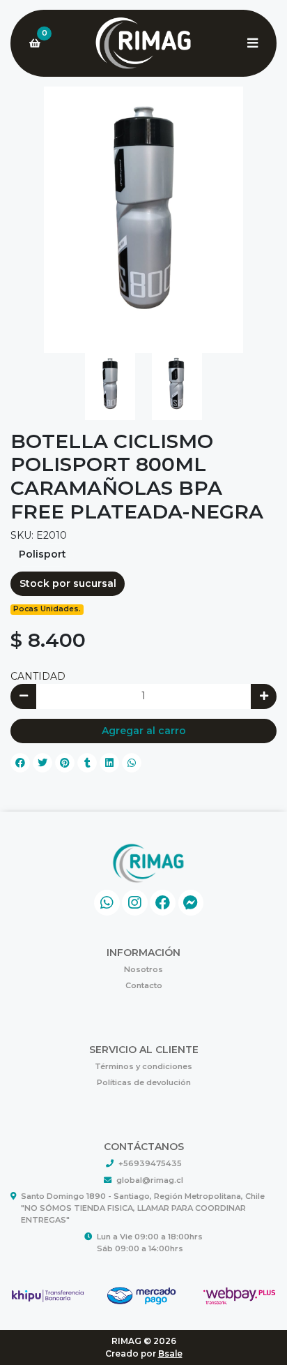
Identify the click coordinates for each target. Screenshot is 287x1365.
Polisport (42, 554)
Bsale (170, 1353)
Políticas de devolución (144, 1082)
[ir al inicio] (148, 863)
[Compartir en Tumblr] (87, 763)
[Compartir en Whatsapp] (131, 763)
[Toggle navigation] (252, 43)
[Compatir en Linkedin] (109, 763)
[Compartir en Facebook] (20, 763)
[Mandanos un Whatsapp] (107, 903)
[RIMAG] (143, 44)
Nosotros (143, 969)
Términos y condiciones (143, 1066)
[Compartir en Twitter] (42, 763)
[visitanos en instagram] (135, 903)
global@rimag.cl (149, 1180)
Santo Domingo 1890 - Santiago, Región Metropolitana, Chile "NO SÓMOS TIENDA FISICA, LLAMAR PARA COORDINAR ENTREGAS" (143, 1208)
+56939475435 (150, 1163)
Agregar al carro (144, 730)
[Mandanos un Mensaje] (191, 903)
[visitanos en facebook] (163, 903)
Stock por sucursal (68, 583)
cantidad (37, 676)
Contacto (143, 985)
